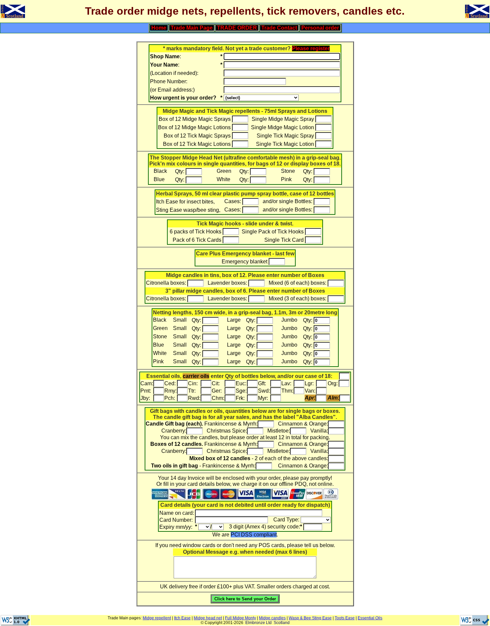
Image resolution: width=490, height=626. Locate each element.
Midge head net (208, 618)
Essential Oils (370, 618)
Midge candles (272, 618)
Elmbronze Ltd (258, 622)
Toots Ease (345, 618)
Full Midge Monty (240, 618)
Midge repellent (157, 618)
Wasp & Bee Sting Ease (310, 618)
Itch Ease (182, 618)
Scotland (282, 622)
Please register (311, 48)
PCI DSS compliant (254, 534)
